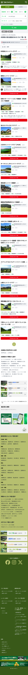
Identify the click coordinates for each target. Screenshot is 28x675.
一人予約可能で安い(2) (6, 376)
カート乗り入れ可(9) (16, 359)
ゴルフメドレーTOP (5, 401)
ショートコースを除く (8, 24)
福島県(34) (15, 444)
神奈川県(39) (4, 453)
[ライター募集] (7, 613)
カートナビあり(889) (6, 499)
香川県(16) (10, 485)
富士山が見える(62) (5, 501)
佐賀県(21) (10, 490)
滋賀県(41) (23, 470)
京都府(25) (16, 470)
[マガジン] (7, 611)
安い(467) (20, 507)
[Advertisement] (14, 576)
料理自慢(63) (13, 365)
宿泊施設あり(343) (16, 501)
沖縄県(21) (23, 492)
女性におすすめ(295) (6, 513)
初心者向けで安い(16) (17, 374)
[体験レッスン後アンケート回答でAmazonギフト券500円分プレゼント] (6, 419)
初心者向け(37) (4, 365)
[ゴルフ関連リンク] (7, 646)
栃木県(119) (11, 449)
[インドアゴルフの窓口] (21, 615)
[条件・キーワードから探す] (7, 591)
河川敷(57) (3, 516)
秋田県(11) (3, 444)
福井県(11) (22, 458)
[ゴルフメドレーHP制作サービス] (14, 658)
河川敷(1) (14, 372)
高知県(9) (22, 485)
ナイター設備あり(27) (6, 518)
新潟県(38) (3, 458)
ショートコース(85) (12, 516)
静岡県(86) (16, 465)
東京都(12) (16, 451)
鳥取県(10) (3, 477)
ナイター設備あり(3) (6, 374)
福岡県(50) (3, 490)
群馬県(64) (17, 449)
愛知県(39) (3, 465)
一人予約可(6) (4, 370)
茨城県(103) (4, 449)
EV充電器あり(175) (5, 505)
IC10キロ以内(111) (5, 367)
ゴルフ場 (12, 401)
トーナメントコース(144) (7, 511)
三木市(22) (10, 353)
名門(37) (3, 509)
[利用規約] (7, 651)
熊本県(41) (22, 490)
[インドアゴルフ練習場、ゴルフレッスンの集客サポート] (14, 664)
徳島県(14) (3, 485)
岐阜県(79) (10, 465)
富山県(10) (10, 458)
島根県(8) (9, 477)
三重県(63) (22, 465)
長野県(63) (3, 460)
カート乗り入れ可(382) (17, 499)
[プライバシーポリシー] (7, 648)
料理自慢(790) (13, 507)
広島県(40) (21, 477)
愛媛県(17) (16, 485)
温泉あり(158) (4, 503)
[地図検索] (18, 419)
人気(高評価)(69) (15, 363)
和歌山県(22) (10, 472)
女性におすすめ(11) (13, 370)
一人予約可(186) (18, 511)
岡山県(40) (15, 477)
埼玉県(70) (3, 451)
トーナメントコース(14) (17, 367)
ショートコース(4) (21, 372)
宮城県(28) (23, 441)
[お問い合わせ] (7, 642)
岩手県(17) (16, 441)
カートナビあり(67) (5, 359)
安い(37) (19, 365)
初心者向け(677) (5, 507)
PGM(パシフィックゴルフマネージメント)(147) (12, 527)
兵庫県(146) (10, 470)
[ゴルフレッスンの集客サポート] (21, 624)
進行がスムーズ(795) (17, 513)
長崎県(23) (16, 490)
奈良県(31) (3, 472)
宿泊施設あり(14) (5, 361)
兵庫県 (16, 401)
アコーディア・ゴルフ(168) (7, 525)
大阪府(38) (3, 470)
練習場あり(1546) (13, 503)
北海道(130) (4, 441)
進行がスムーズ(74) (5, 372)
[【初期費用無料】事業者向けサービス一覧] (21, 627)
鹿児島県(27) (17, 492)
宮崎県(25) (10, 492)
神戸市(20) (3, 353)
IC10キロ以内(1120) (19, 509)
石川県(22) (16, 458)
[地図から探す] (7, 593)
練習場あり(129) (21, 361)
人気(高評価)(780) (15, 505)
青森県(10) (10, 441)
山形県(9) (9, 444)
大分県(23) (3, 492)
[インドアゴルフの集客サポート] (21, 620)
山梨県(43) (11, 453)
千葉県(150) (10, 451)
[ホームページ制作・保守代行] (21, 617)
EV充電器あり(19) (5, 363)
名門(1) (24, 365)
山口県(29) (3, 479)
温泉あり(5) (13, 361)
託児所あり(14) (10, 509)
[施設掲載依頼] (21, 613)
